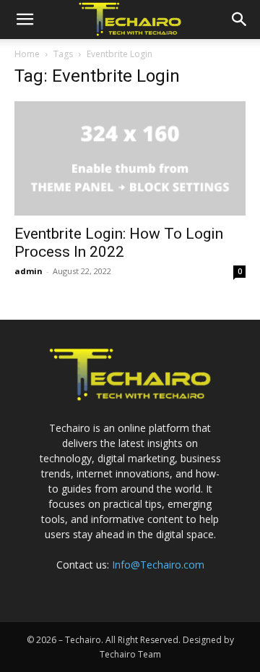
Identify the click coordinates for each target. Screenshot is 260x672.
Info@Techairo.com (158, 564)
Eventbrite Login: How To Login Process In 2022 (118, 242)
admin (28, 270)
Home (27, 54)
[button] (24, 19)
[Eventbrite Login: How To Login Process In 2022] (130, 158)
